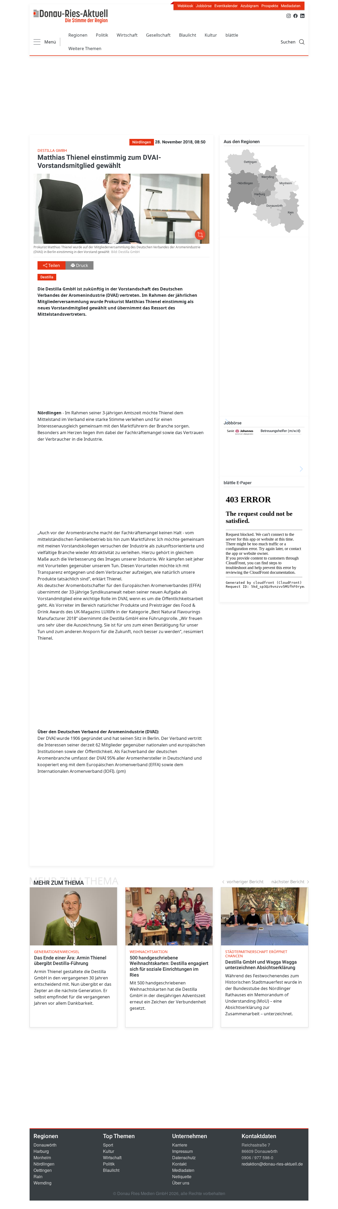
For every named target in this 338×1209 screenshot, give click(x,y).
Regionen (77, 35)
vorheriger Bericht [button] (245, 882)
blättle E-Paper (238, 482)
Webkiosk (185, 6)
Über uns (180, 1183)
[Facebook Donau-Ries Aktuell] (295, 15)
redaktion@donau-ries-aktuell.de (272, 1164)
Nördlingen (44, 1164)
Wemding (42, 1183)
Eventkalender (226, 6)
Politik (102, 35)
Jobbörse (204, 6)
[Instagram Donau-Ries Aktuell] (289, 15)
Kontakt (179, 1164)
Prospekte (269, 6)
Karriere (179, 1145)
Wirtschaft (127, 35)
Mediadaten (291, 6)
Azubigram (250, 6)
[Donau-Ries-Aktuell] (70, 16)
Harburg (41, 1151)
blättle (232, 35)
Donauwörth (45, 1145)
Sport (108, 1145)
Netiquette (181, 1176)
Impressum (182, 1151)
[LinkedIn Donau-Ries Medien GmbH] (302, 15)
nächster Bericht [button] (287, 882)
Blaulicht (187, 35)
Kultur (211, 35)
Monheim (42, 1157)
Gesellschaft (158, 35)
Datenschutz (184, 1157)
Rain (38, 1176)
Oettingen (43, 1170)
